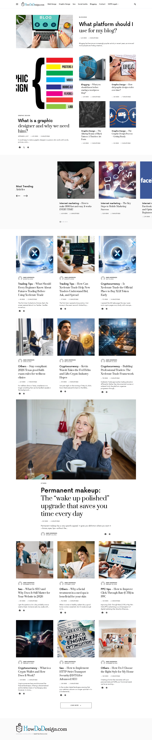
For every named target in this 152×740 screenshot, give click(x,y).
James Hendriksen (28, 277)
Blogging (83, 17)
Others (43, 483)
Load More (75, 705)
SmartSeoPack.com (40, 734)
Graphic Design (24, 115)
